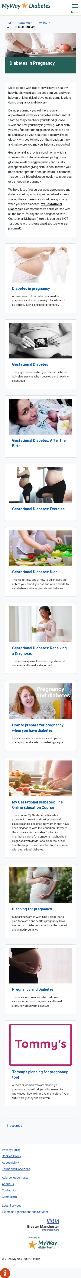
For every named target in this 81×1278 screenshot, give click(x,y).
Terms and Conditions (16, 1169)
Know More (25, 23)
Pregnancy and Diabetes (33, 989)
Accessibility (10, 1162)
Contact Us (9, 1190)
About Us (8, 1184)
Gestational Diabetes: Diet (34, 571)
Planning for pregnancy (32, 909)
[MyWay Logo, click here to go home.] (26, 5)
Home (8, 23)
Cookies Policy (11, 1156)
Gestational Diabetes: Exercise (38, 508)
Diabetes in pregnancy (31, 288)
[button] (75, 6)
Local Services (11, 1205)
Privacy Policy (11, 1149)
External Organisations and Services (25, 1212)
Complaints (9, 1196)
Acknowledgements (15, 1177)
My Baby (44, 23)
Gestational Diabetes (30, 364)
